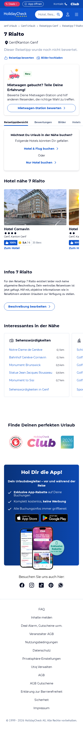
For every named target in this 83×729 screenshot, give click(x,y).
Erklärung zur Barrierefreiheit (41, 691)
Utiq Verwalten (41, 667)
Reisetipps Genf (48, 25)
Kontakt (58, 3)
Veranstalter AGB (41, 634)
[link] (68, 14)
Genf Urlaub (28, 25)
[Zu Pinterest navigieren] (51, 585)
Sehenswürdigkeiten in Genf (29, 389)
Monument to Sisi (21, 380)
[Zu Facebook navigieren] (22, 585)
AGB (41, 675)
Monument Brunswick (24, 365)
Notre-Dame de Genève (25, 350)
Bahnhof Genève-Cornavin (27, 357)
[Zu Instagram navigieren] (31, 585)
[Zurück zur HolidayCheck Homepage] (15, 14)
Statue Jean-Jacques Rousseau (30, 372)
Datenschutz (42, 650)
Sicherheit (41, 700)
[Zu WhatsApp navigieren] (60, 585)
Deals (10, 3)
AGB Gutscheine (41, 683)
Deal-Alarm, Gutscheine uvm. (41, 626)
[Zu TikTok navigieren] (41, 585)
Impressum (41, 708)
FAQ (41, 609)
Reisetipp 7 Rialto (72, 25)
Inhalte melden (41, 617)
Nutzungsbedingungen (41, 642)
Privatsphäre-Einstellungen (41, 658)
